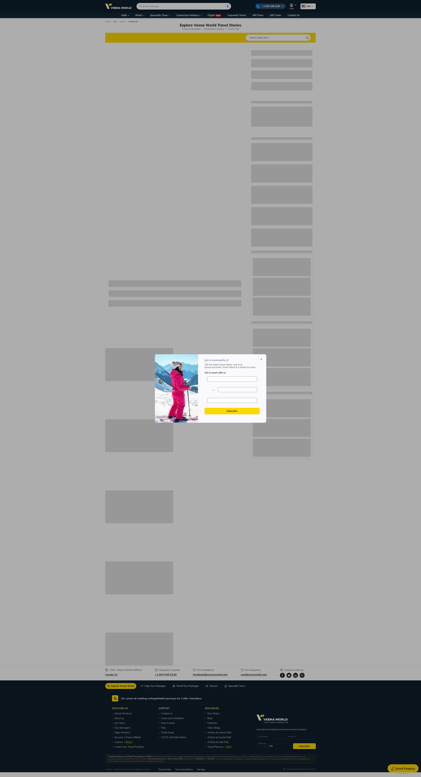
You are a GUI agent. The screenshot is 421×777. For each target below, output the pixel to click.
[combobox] (210, 390)
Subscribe (232, 411)
